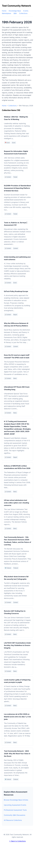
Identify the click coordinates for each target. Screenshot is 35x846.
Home (4, 11)
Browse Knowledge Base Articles (16, 800)
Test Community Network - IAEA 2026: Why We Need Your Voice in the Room (17, 753)
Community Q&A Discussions (14, 815)
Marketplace (6, 13)
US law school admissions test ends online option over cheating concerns (16, 502)
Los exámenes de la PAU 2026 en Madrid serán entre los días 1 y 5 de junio (17, 716)
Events (25, 11)
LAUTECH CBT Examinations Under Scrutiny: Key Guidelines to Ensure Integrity (17, 645)
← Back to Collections (17, 841)
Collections (23, 13)
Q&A (15, 13)
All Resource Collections (13, 820)
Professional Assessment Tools (15, 810)
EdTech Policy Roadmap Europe (16, 291)
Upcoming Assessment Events (15, 805)
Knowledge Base (15, 11)
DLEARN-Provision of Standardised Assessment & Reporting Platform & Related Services (17, 188)
